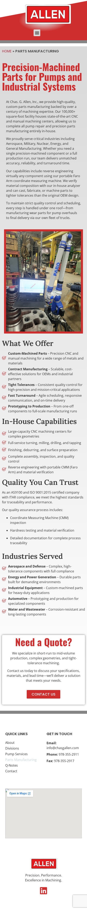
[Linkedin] (43, 891)
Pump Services (16, 754)
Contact (11, 771)
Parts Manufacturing (21, 760)
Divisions (12, 748)
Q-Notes (11, 765)
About (10, 743)
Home (7, 51)
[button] (37, 32)
